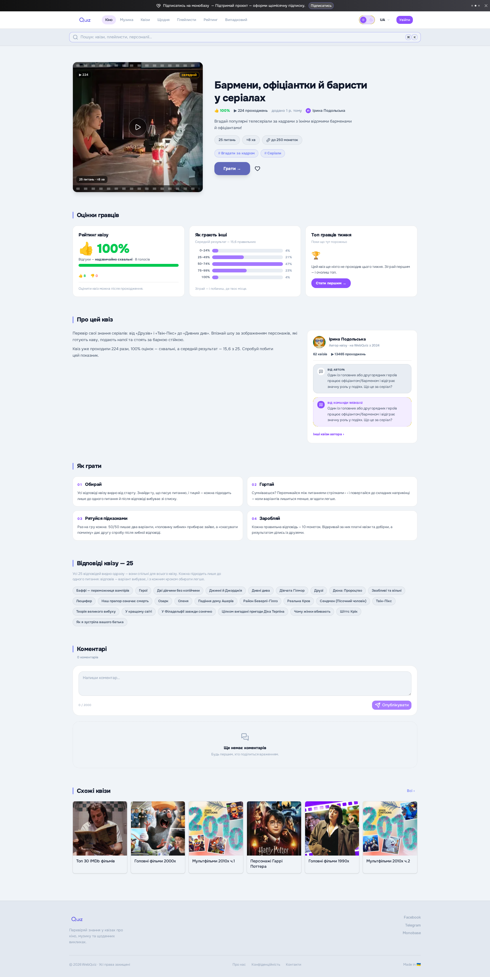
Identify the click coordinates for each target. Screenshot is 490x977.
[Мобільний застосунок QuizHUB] (479, 6)
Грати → (232, 168)
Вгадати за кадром (236, 153)
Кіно (109, 19)
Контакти (293, 964)
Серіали (272, 153)
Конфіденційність (266, 964)
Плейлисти (186, 19)
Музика (126, 19)
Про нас (239, 964)
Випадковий (236, 19)
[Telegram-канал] (472, 6)
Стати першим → (331, 283)
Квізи (145, 19)
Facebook (412, 917)
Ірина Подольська (326, 110)
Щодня (163, 19)
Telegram (413, 925)
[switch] (367, 20)
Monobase (412, 932)
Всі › (411, 790)
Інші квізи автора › (328, 434)
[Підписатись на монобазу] (475, 6)
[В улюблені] (257, 168)
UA (382, 20)
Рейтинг (211, 19)
